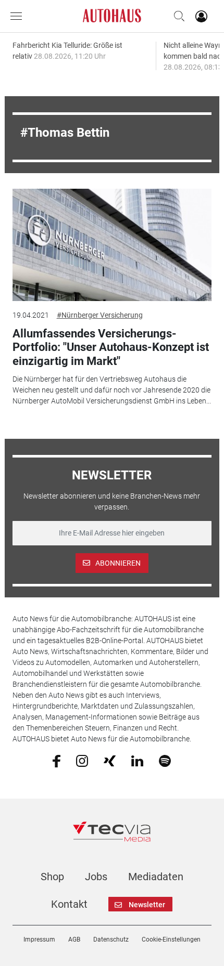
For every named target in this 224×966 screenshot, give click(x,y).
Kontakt (69, 904)
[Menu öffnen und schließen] (18, 16)
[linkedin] (137, 760)
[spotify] (165, 760)
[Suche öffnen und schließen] (176, 16)
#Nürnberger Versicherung (100, 315)
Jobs (96, 876)
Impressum (39, 939)
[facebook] (56, 760)
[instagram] (82, 760)
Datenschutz (111, 939)
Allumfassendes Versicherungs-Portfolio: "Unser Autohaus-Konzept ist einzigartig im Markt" (111, 347)
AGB (74, 939)
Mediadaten (155, 876)
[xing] (110, 760)
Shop (52, 876)
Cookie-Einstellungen (171, 939)
